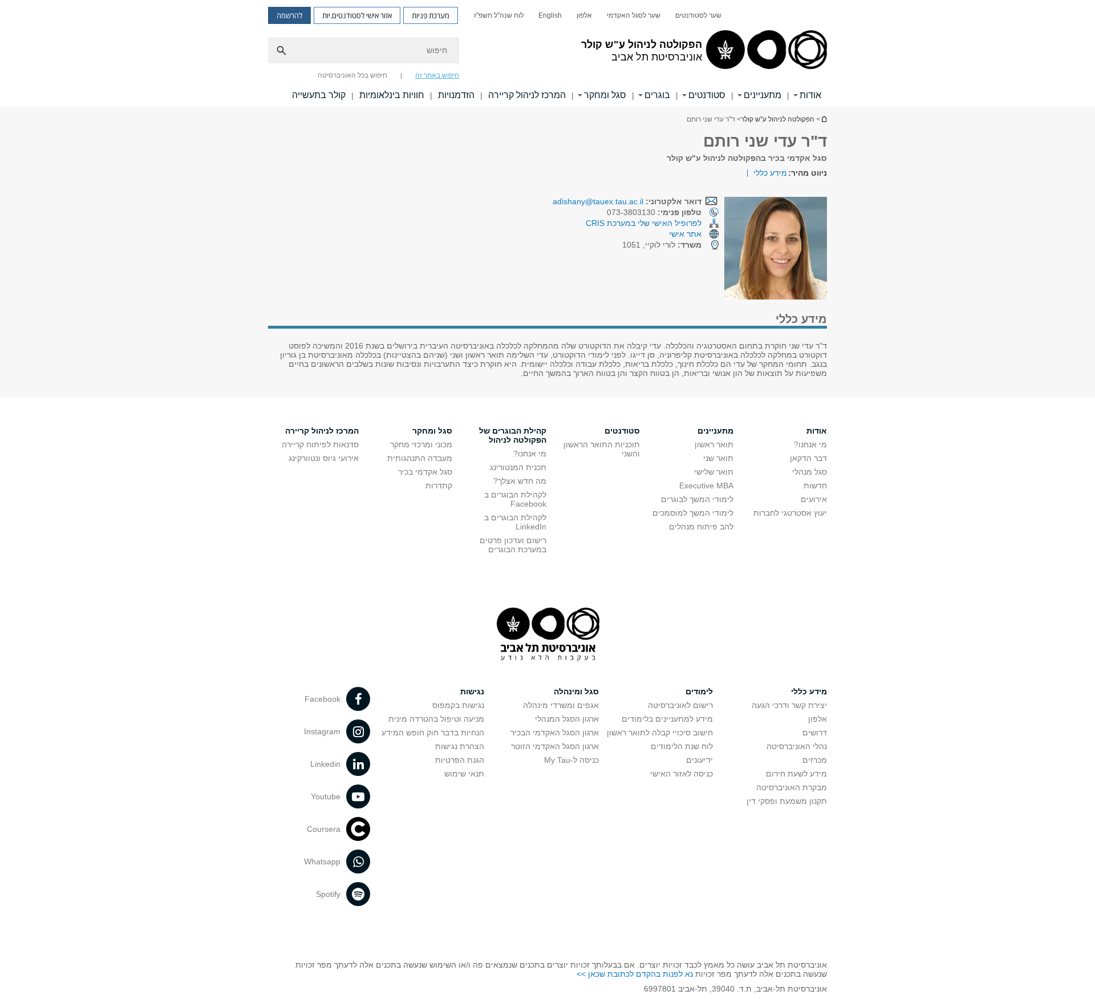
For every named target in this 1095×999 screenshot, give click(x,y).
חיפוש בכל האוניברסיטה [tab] (352, 75)
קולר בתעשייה (319, 95)
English (550, 15)
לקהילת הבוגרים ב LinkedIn (515, 522)
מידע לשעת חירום (796, 773)
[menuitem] (698, 15)
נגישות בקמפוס (458, 705)
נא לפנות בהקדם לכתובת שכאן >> (635, 973)
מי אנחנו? (810, 444)
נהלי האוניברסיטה (796, 746)
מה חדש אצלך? (519, 481)
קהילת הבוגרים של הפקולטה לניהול (512, 435)
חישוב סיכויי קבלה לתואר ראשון (660, 732)
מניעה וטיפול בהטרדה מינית (436, 718)
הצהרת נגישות (459, 746)
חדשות (815, 485)
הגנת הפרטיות (459, 760)
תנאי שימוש (464, 773)
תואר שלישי (713, 471)
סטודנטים (706, 95)
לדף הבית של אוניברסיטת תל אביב (823, 119)
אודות (810, 95)
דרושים (814, 732)
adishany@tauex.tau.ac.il (598, 201)
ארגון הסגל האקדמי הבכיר (554, 732)
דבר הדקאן (808, 458)
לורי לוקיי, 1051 (661, 244)
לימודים (699, 691)
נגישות (472, 691)
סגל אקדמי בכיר (425, 471)
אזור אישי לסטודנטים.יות (357, 15)
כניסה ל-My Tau (571, 760)
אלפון (584, 15)
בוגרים (657, 95)
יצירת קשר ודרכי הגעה (789, 705)
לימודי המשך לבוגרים (697, 499)
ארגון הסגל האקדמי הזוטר (555, 746)
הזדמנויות (456, 95)
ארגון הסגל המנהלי (567, 718)
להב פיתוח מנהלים (701, 526)
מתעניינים (762, 95)
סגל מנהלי (809, 471)
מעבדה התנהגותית (419, 458)
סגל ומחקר (605, 95)
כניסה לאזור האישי (681, 773)
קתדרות (438, 485)
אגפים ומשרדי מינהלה (561, 705)
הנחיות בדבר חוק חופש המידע (433, 732)
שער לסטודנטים (698, 15)
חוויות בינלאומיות (391, 95)
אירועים (814, 499)
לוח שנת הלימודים (682, 746)
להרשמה (289, 15)
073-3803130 (654, 212)
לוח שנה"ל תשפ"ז (499, 15)
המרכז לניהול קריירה (527, 95)
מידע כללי (770, 172)
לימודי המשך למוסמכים (692, 512)
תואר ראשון (714, 444)
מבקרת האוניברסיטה (791, 787)
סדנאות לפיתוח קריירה (320, 444)
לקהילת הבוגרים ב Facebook (515, 499)
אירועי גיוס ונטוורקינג (324, 458)
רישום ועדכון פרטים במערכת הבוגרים (513, 545)
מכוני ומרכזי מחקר (421, 444)
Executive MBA (706, 485)
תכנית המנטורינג (518, 467)
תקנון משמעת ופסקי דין (787, 801)
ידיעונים (699, 760)
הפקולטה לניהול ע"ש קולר (777, 119)
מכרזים (814, 760)
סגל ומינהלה (576, 691)
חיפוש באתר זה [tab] (437, 75)
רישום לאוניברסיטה (680, 705)
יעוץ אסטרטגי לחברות (790, 512)
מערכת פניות (430, 15)
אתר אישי (685, 233)
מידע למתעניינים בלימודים (667, 718)
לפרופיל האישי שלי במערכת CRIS (643, 223)
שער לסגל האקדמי (633, 15)
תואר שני (718, 458)
